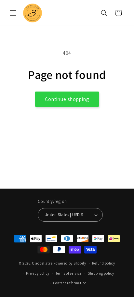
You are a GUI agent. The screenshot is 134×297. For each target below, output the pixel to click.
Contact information (70, 283)
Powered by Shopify (69, 263)
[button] (13, 13)
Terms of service (69, 273)
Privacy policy (37, 273)
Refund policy (103, 263)
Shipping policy (101, 273)
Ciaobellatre (42, 263)
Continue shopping (67, 99)
